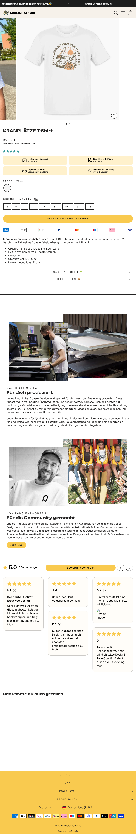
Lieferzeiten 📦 (68, 279)
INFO (67, 783)
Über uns (16, 545)
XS (89, 206)
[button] (11, 151)
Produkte (67, 791)
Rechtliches (67, 799)
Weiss (7, 188)
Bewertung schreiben (81, 568)
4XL (67, 206)
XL (33, 206)
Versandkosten (28, 143)
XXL (44, 206)
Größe (18, 199)
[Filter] (120, 568)
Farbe (13, 181)
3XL (56, 206)
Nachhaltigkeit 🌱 (68, 272)
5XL (79, 206)
